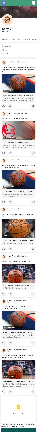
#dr (22, 308)
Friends (26, 39)
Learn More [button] (22, 426)
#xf (29, 261)
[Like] (18, 106)
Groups (12, 39)
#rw (3, 217)
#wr (5, 72)
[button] (33, 3)
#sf (23, 357)
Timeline (5, 39)
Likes (19, 39)
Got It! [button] (18, 430)
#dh (26, 119)
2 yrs (8, 64)
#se (18, 168)
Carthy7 (10, 62)
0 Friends (8, 46)
